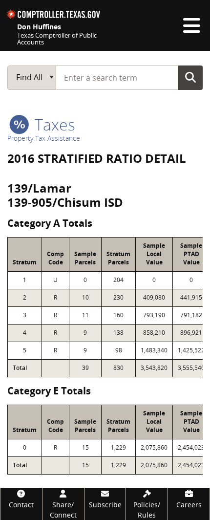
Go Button (190, 77)
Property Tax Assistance (43, 138)
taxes (53, 124)
